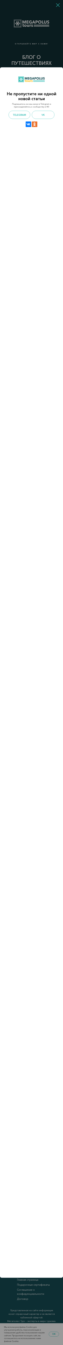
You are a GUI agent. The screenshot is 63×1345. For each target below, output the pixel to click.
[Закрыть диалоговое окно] (57, 5)
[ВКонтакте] (28, 124)
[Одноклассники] (34, 124)
